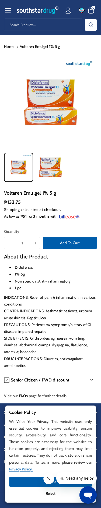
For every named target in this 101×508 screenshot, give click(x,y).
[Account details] (68, 10)
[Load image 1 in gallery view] (18, 167)
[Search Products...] (91, 25)
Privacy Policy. (21, 469)
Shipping (12, 209)
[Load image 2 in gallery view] (50, 167)
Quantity (11, 231)
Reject (50, 493)
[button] (8, 10)
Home (9, 46)
